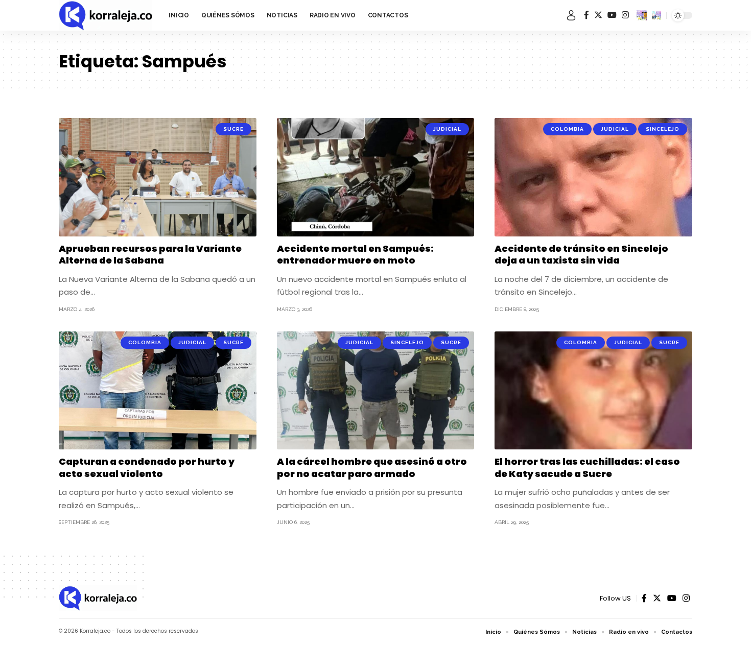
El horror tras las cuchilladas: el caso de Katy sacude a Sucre (587, 467)
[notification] (642, 15)
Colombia (567, 129)
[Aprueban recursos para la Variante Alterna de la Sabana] (157, 177)
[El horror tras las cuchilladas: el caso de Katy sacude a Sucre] (593, 390)
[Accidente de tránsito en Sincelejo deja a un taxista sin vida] (593, 177)
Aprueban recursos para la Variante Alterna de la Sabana (150, 254)
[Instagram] (625, 15)
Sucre (233, 129)
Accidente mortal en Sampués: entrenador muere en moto (355, 254)
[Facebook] (586, 15)
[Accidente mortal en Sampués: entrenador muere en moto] (376, 177)
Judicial (447, 129)
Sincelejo (662, 129)
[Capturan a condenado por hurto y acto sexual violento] (157, 390)
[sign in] (571, 15)
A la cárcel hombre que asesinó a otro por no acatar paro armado (372, 467)
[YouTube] (612, 15)
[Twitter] (598, 15)
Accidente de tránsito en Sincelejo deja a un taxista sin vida (581, 254)
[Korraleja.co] (105, 15)
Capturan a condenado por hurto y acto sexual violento (146, 467)
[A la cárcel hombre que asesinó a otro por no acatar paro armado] (376, 390)
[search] (656, 15)
